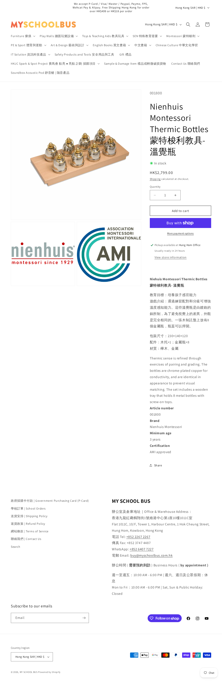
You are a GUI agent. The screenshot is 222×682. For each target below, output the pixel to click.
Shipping (155, 178)
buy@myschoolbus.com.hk (151, 555)
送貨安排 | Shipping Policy (29, 516)
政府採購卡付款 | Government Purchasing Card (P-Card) (50, 501)
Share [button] (158, 465)
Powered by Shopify (49, 672)
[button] (22, 36)
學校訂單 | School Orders (28, 508)
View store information (171, 257)
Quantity (155, 187)
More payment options (180, 233)
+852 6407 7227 (141, 549)
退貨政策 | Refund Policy (28, 524)
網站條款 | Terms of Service (30, 531)
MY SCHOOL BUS (29, 672)
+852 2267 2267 (138, 536)
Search (15, 547)
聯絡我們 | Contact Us (26, 539)
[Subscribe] (84, 618)
